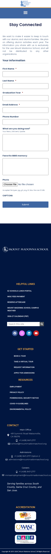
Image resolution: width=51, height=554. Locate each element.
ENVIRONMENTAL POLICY (20, 409)
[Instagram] (22, 333)
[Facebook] (15, 333)
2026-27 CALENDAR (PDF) (18, 316)
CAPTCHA (8, 195)
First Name (9, 68)
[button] (25, 12)
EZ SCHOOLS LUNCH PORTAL (19, 291)
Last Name (9, 80)
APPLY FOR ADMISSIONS (24, 373)
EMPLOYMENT (16, 387)
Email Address (11, 104)
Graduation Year (13, 92)
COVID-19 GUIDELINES (19, 404)
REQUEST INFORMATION (24, 367)
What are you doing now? (16, 128)
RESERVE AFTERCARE (16, 302)
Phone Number (11, 116)
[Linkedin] (29, 333)
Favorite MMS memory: (15, 155)
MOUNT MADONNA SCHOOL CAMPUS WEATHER (23, 309)
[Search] (42, 324)
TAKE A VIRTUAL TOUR (23, 362)
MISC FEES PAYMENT (16, 296)
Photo (6, 180)
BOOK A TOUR (20, 356)
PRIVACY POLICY (17, 392)
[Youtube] (36, 333)
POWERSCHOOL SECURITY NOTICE (24, 398)
